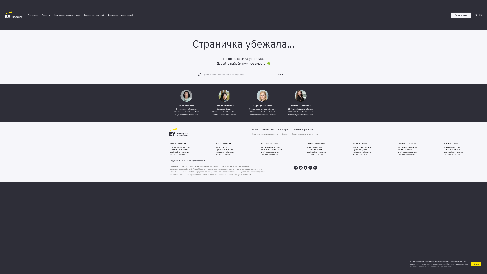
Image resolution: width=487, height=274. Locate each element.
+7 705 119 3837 (267, 112)
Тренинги (46, 15)
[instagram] (301, 168)
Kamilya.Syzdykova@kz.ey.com (300, 115)
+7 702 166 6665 (229, 112)
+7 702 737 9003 (191, 112)
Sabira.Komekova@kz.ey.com (224, 115)
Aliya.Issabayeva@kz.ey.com (186, 115)
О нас (255, 129)
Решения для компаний (94, 15)
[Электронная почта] (315, 168)
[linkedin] (296, 168)
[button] (461, 15)
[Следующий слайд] (480, 149)
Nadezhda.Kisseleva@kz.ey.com (262, 115)
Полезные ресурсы (303, 129)
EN (475, 15)
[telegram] (310, 168)
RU (480, 15)
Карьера (283, 129)
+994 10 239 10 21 (305, 112)
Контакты (268, 129)
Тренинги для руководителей (120, 15)
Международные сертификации (67, 15)
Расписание (33, 15)
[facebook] (305, 168)
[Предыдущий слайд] (7, 149)
